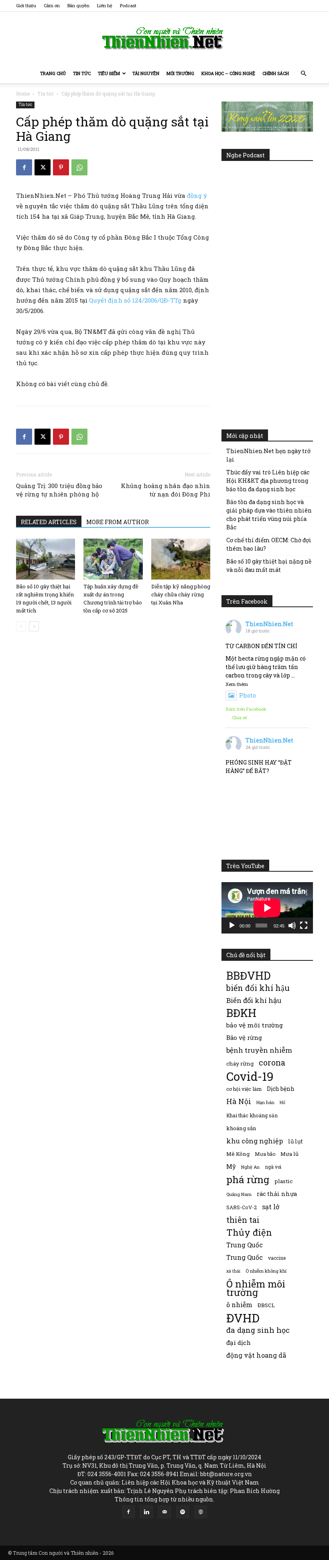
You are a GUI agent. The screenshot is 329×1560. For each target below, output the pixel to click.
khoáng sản (241, 1128)
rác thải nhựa (277, 1194)
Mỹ (231, 1166)
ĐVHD (243, 1318)
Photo (247, 695)
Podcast (128, 5)
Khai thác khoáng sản (252, 1115)
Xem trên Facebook (245, 709)
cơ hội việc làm (244, 1089)
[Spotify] (182, 1511)
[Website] (200, 1511)
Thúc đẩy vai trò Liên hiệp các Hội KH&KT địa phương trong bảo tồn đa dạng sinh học (267, 480)
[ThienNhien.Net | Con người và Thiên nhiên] (164, 38)
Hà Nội (238, 1101)
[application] (267, 908)
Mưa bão (265, 1154)
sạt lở (270, 1206)
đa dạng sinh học (258, 1330)
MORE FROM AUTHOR (117, 522)
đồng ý (197, 195)
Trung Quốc (244, 1245)
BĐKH (241, 1013)
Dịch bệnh (280, 1088)
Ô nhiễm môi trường (255, 1287)
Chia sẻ (239, 717)
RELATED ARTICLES (49, 522)
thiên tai (243, 1220)
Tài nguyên (145, 73)
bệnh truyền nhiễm (259, 1050)
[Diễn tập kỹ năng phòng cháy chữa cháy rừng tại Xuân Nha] (180, 559)
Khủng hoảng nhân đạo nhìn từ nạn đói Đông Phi (165, 490)
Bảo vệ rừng (244, 1037)
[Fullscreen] (304, 925)
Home (23, 93)
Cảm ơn (52, 5)
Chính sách (275, 73)
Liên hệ (104, 5)
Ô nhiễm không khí (266, 1271)
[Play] (232, 925)
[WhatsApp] (79, 167)
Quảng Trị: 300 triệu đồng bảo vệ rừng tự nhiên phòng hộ (59, 490)
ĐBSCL (266, 1305)
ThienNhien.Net (269, 624)
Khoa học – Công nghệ (228, 73)
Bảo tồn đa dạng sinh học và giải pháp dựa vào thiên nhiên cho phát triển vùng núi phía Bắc (269, 514)
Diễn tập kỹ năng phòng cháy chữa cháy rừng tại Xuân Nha (180, 594)
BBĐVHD (248, 975)
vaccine (277, 1258)
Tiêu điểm (109, 73)
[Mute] (292, 925)
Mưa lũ (289, 1153)
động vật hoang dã (256, 1355)
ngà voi (273, 1167)
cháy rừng (240, 1063)
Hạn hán (265, 1102)
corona (272, 1062)
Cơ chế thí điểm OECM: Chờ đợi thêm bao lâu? (268, 544)
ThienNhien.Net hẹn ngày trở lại (268, 455)
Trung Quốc (244, 1257)
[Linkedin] (146, 1511)
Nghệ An (250, 1167)
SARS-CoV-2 (241, 1207)
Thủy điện (249, 1232)
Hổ (282, 1102)
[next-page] (34, 626)
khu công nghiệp (254, 1141)
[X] (43, 167)
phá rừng (247, 1179)
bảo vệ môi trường (254, 1025)
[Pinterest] (61, 167)
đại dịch (238, 1342)
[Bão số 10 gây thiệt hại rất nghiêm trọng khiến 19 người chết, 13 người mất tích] (45, 559)
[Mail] (164, 1511)
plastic (283, 1181)
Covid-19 (250, 1076)
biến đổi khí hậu (258, 988)
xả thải (233, 1271)
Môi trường (180, 73)
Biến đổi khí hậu (253, 1000)
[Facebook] (24, 167)
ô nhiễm (239, 1304)
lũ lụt (295, 1141)
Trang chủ (53, 73)
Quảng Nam (239, 1194)
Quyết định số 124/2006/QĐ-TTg (135, 300)
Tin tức (82, 73)
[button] (303, 73)
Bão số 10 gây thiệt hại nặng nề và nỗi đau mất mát (268, 565)
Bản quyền (78, 5)
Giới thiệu (26, 5)
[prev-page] (21, 626)
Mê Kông (238, 1153)
